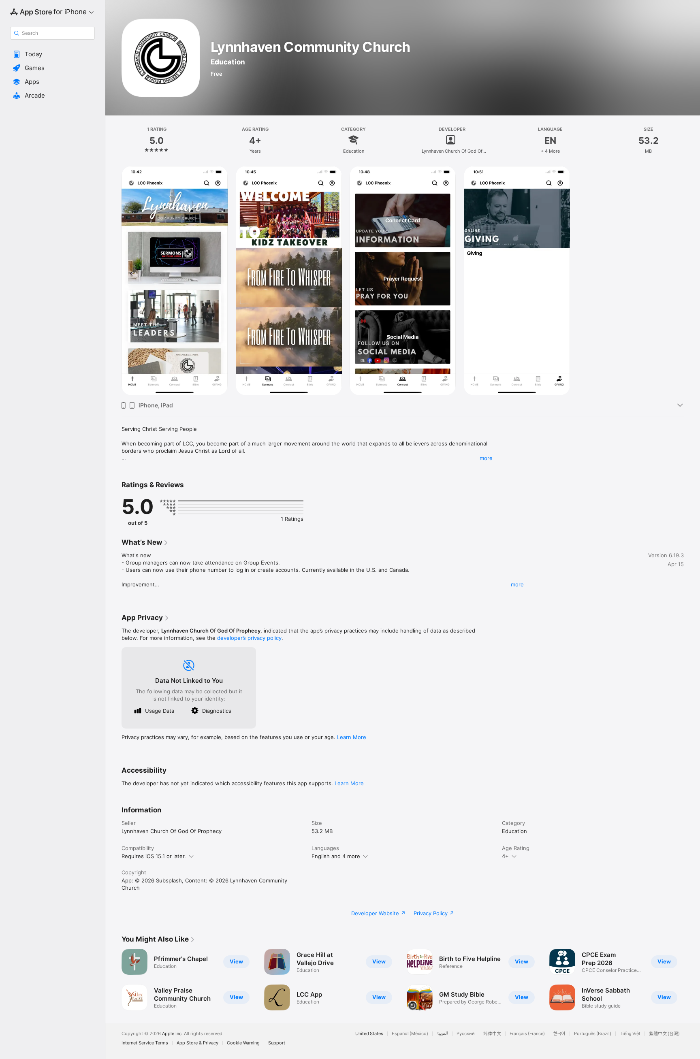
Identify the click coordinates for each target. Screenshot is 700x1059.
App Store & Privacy (197, 1043)
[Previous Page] (113, 980)
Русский (466, 1033)
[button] (52, 54)
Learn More (351, 737)
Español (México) (410, 1033)
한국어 (559, 1033)
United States (369, 1033)
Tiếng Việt (630, 1033)
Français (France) (527, 1033)
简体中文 (492, 1033)
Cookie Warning (243, 1043)
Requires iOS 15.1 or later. (154, 856)
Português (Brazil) (592, 1033)
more (486, 458)
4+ (505, 856)
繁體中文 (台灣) (664, 1033)
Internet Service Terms (145, 1043)
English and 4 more (336, 856)
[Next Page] (692, 980)
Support (276, 1043)
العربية (442, 1033)
